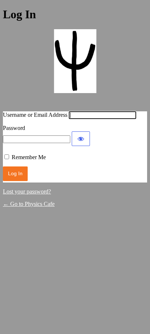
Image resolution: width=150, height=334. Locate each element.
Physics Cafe (75, 65)
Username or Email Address (35, 115)
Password (14, 128)
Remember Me (29, 157)
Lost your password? (27, 191)
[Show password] (81, 138)
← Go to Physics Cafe (29, 204)
